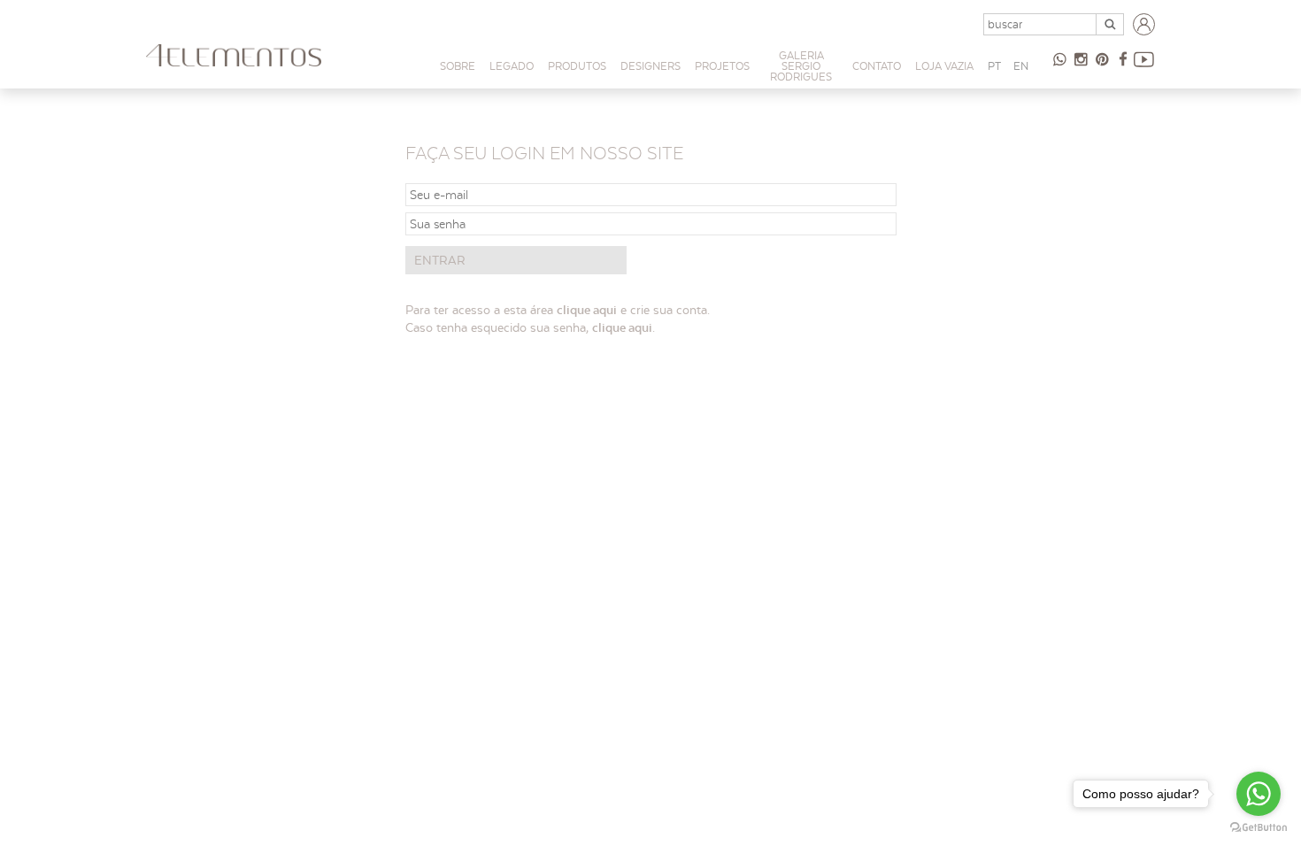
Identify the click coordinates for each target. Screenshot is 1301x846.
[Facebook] (1144, 66)
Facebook (1123, 66)
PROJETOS (722, 66)
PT (994, 66)
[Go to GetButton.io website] (1258, 828)
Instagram (1080, 66)
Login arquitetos (1144, 24)
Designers (650, 66)
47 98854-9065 (1059, 66)
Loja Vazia (944, 66)
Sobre (457, 66)
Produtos (577, 66)
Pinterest (1101, 66)
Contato (876, 66)
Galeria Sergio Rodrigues (801, 66)
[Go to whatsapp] (1258, 794)
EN (1020, 66)
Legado (511, 66)
